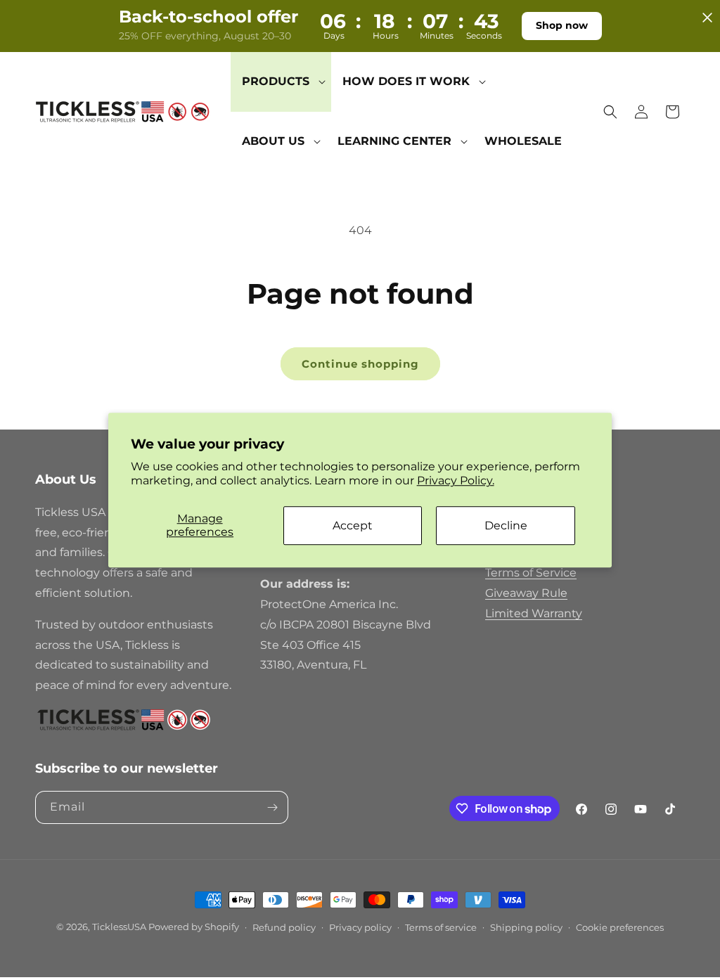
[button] (281, 82)
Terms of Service (531, 572)
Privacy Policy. (455, 481)
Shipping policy (526, 927)
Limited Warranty (533, 613)
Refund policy (284, 927)
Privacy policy (360, 927)
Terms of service (441, 927)
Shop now (562, 25)
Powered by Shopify (193, 926)
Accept (353, 525)
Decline (505, 525)
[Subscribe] (272, 807)
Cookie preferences (620, 927)
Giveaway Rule (526, 593)
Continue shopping (360, 363)
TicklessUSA (119, 926)
